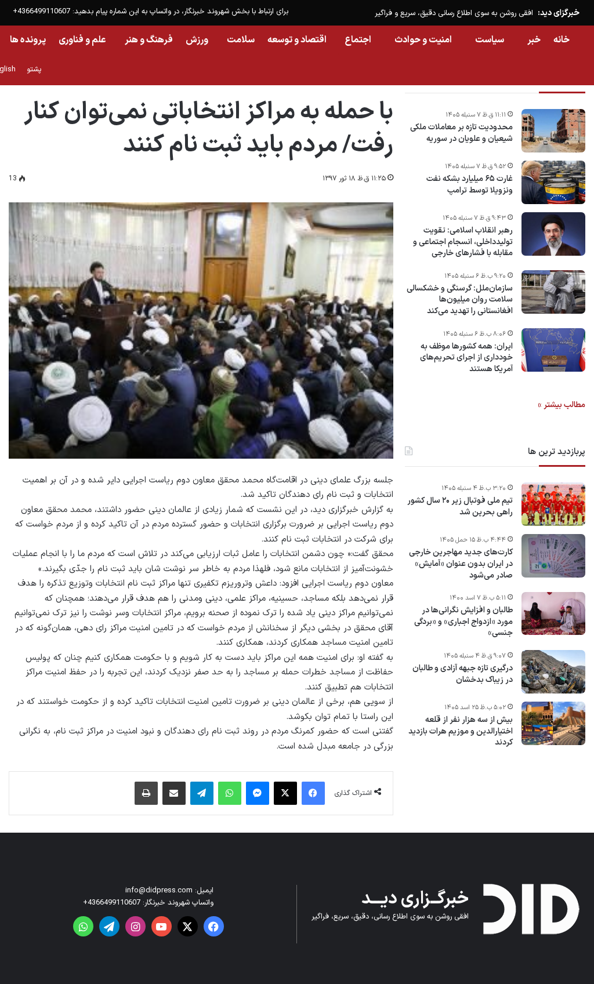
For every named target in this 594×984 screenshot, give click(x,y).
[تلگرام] (201, 793)
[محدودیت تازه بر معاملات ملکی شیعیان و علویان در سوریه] (553, 130)
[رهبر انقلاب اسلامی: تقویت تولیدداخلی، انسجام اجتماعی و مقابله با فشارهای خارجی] (553, 234)
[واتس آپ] (229, 793)
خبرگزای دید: (558, 13)
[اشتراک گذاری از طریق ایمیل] (174, 793)
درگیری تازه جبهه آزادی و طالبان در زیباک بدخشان (462, 674)
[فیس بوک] (313, 793)
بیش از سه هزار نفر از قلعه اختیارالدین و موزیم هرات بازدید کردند (460, 731)
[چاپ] (146, 793)
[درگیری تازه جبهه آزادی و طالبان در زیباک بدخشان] (553, 671)
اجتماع (358, 40)
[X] (285, 793)
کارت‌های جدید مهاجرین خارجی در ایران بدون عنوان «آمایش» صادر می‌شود (461, 564)
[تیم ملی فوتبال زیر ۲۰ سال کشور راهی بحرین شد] (553, 504)
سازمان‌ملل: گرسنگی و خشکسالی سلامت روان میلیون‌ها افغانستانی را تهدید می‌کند (460, 300)
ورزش (197, 40)
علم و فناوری (82, 40)
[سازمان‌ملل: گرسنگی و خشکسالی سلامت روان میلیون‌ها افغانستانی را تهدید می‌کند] (553, 292)
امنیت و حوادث (423, 40)
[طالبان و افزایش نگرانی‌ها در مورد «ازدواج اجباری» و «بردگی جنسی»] (553, 613)
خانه (561, 40)
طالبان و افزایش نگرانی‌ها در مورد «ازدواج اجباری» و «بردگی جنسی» (463, 622)
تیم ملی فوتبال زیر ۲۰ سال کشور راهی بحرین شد (460, 506)
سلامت (241, 40)
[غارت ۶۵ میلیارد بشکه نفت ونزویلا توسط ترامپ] (553, 182)
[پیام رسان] (257, 793)
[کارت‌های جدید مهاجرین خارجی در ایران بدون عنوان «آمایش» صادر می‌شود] (553, 556)
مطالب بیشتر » (561, 405)
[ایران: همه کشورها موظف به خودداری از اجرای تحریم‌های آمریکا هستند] (553, 350)
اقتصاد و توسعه (297, 40)
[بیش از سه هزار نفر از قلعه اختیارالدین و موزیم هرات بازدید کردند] (553, 723)
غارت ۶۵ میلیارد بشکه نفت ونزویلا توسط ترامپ (469, 184)
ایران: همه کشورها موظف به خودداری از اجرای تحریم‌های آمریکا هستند (466, 358)
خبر (534, 40)
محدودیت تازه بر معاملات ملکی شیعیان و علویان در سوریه (461, 133)
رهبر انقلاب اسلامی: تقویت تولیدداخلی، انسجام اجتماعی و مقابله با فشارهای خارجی (463, 242)
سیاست (489, 40)
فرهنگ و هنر (149, 40)
